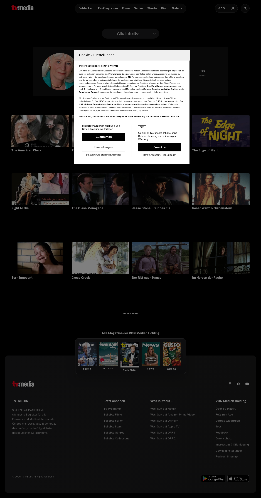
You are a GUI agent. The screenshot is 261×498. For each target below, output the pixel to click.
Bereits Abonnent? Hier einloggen (159, 155)
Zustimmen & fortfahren (103, 137)
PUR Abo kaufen (159, 147)
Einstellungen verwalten (103, 147)
